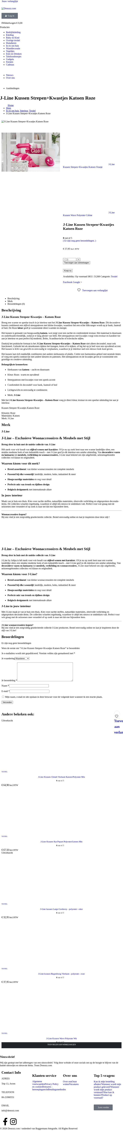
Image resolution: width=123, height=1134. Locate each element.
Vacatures (74, 1084)
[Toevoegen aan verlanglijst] (117, 715)
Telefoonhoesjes (13, 56)
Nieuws (9, 75)
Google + (77, 282)
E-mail (6, 691)
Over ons (10, 78)
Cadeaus (10, 64)
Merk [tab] (10, 301)
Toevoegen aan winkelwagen (76, 263)
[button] (2, 1132)
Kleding (10, 35)
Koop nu (67, 271)
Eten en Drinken (14, 54)
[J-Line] (13, 542)
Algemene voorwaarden (38, 1082)
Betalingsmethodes (57, 1089)
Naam (5, 685)
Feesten (9, 62)
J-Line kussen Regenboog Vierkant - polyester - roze (61, 974)
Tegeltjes (10, 51)
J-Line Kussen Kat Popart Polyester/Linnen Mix (61, 841)
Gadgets (10, 59)
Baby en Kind (12, 37)
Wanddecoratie (13, 48)
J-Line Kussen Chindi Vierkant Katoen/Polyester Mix (61, 777)
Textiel (114, 276)
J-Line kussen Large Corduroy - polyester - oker (61, 909)
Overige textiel (13, 40)
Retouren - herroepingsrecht (42, 1088)
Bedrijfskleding (13, 32)
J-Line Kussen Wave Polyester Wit (61, 1038)
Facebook (67, 282)
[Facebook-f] (5, 1121)
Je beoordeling (9, 680)
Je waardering (8, 658)
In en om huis (12, 45)
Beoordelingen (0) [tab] (16, 304)
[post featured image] (47, 766)
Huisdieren (11, 43)
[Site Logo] (9, 8)
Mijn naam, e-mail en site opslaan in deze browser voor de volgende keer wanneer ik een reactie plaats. (53, 697)
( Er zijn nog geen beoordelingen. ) (79, 240)
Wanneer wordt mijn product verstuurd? (106, 1090)
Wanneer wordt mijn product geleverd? (107, 1085)
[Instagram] (13, 1121)
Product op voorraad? (103, 1096)
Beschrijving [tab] (14, 298)
